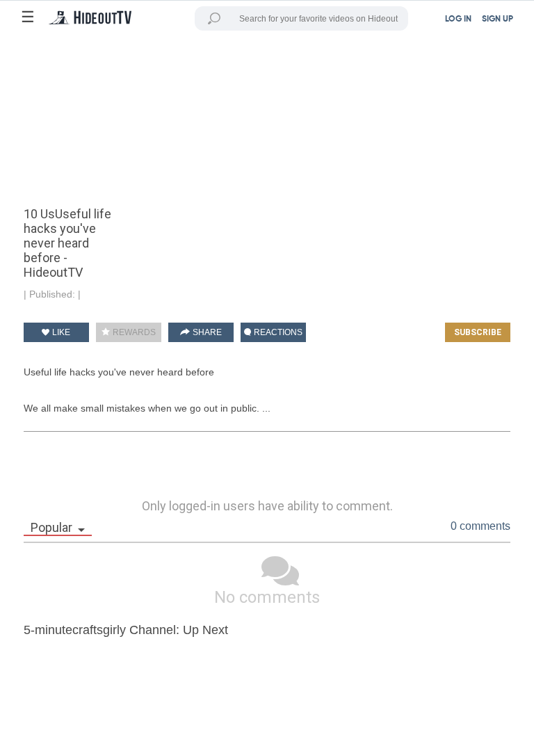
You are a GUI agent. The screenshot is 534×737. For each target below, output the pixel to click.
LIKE (60, 332)
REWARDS (133, 332)
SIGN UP (497, 19)
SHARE (206, 332)
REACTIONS (277, 332)
